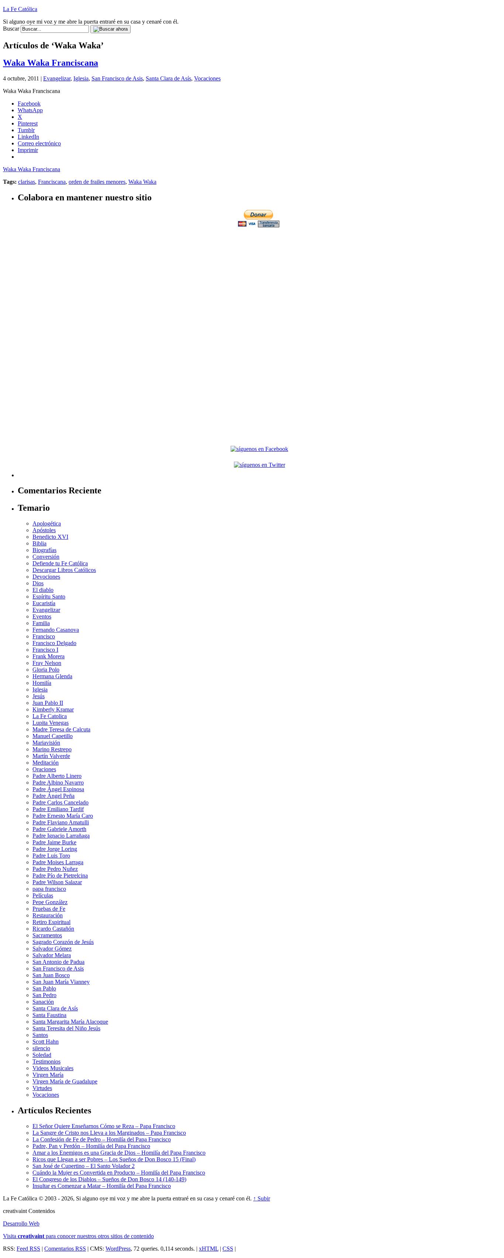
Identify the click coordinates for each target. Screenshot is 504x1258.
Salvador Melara (51, 955)
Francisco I (45, 650)
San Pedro (44, 995)
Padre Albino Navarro (58, 782)
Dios (38, 583)
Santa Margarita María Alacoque (70, 1022)
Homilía (41, 683)
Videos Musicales (52, 1068)
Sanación (43, 1002)
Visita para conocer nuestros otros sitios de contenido (78, 1236)
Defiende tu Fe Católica (60, 563)
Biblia (39, 543)
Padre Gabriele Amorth (59, 829)
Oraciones (44, 769)
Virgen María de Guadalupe (64, 1081)
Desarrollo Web (21, 1223)
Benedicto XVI (50, 537)
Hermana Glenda (52, 676)
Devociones (46, 576)
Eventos (41, 616)
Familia (41, 623)
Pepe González (50, 902)
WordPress (118, 1248)
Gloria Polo (45, 669)
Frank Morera (48, 656)
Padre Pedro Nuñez (55, 869)
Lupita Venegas (50, 723)
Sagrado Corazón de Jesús (63, 942)
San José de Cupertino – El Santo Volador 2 (83, 1166)
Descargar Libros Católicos (64, 570)
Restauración (47, 915)
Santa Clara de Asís (168, 78)
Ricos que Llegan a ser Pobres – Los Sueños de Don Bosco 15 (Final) (114, 1159)
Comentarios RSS (65, 1248)
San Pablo (44, 988)
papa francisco (49, 889)
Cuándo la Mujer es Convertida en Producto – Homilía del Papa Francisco (118, 1172)
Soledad (41, 1055)
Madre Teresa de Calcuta (61, 729)
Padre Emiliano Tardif (58, 809)
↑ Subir (261, 1198)
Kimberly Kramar (53, 709)
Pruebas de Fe (48, 909)
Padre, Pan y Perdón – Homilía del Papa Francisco (91, 1146)
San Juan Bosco (51, 975)
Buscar (11, 28)
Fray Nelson (46, 663)
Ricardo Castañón (53, 929)
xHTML (208, 1248)
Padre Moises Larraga (57, 862)
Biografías (44, 550)
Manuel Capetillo (52, 736)
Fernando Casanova (55, 630)
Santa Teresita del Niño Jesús (66, 1028)
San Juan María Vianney (61, 982)
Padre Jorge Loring (54, 849)
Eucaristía (43, 603)
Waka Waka (142, 182)
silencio (41, 1048)
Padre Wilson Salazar (57, 882)
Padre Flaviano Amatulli (60, 822)
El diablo (42, 590)
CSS (227, 1248)
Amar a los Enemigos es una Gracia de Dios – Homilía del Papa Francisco (119, 1153)
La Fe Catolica (49, 716)
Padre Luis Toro (51, 855)
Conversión (45, 557)
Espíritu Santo (48, 596)
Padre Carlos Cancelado (60, 802)
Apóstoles (44, 530)
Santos (40, 1035)
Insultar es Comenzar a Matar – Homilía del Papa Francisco (101, 1186)
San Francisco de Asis (117, 78)
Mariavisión (46, 743)
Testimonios (46, 1061)
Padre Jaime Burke (54, 842)
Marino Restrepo (52, 749)
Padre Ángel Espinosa (58, 789)
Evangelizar (56, 78)
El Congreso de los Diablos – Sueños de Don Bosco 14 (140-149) (109, 1179)
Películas (42, 895)
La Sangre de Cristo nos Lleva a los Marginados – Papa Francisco (109, 1133)
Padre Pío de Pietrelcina (60, 875)
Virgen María (47, 1075)
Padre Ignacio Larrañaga (61, 836)
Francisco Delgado (54, 643)
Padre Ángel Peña (53, 796)
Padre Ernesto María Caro (62, 816)
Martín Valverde (51, 756)
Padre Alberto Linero (57, 776)
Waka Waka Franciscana (50, 63)
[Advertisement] (259, 280)
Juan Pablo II (47, 703)
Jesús (38, 696)
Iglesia (81, 78)
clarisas (26, 182)
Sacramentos (47, 935)
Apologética (46, 523)
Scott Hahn (45, 1041)
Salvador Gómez (52, 948)
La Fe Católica (20, 9)
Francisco (43, 636)
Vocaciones (207, 78)
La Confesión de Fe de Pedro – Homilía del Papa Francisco (101, 1139)
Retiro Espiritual (51, 922)
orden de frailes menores (97, 182)
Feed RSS (28, 1248)
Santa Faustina (49, 1015)
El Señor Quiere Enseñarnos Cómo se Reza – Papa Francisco (103, 1126)
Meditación (45, 762)
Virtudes (42, 1088)
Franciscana (52, 182)
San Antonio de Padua (58, 962)
